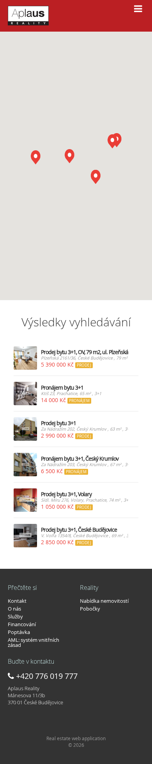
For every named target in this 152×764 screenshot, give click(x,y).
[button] (69, 156)
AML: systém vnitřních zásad (33, 642)
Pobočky (90, 608)
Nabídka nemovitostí (104, 600)
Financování (22, 624)
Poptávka (19, 632)
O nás (14, 608)
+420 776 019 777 (46, 676)
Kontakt (17, 600)
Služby (15, 616)
